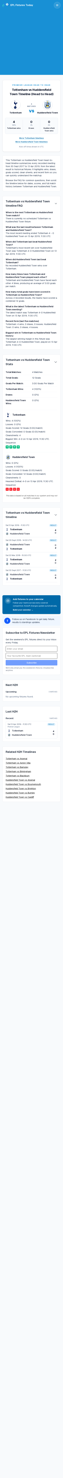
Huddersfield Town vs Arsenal (20, 780)
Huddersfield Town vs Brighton (21, 788)
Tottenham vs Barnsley (17, 767)
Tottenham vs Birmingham (18, 771)
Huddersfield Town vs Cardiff (20, 797)
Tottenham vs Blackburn (18, 775)
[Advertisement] (31, 43)
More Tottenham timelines (31, 138)
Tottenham (16, 529)
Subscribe (32, 662)
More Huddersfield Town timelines (31, 142)
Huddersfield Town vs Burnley (20, 792)
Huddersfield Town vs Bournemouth (23, 784)
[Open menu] (57, 5)
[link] (31, 529)
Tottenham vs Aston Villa (18, 763)
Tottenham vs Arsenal (16, 758)
